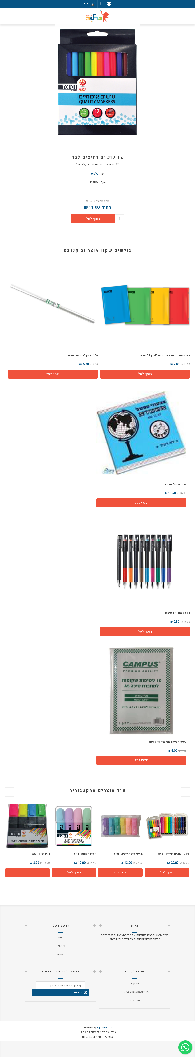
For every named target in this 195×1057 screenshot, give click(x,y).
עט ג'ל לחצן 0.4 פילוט (177, 613)
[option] (167, 840)
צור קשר (134, 983)
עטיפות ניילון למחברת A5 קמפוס (167, 742)
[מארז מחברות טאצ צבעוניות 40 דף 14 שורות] (145, 304)
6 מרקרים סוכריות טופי (37, 854)
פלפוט (94, 174)
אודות (60, 954)
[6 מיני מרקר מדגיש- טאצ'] (167, 826)
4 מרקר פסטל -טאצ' (131, 854)
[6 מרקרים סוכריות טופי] (27, 826)
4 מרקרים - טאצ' (87, 854)
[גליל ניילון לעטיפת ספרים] (53, 304)
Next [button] (9, 792)
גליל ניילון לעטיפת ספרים (83, 356)
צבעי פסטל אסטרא (175, 484)
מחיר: (106, 207)
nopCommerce (104, 1027)
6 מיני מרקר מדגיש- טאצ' (174, 854)
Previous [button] (185, 792)
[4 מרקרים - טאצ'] (74, 826)
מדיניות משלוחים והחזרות (135, 992)
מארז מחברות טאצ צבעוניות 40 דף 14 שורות (164, 356)
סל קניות (60, 946)
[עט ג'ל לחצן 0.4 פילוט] (145, 562)
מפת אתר (134, 1000)
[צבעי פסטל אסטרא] (141, 433)
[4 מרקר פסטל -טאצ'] (120, 826)
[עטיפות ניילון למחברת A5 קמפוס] (141, 691)
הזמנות (60, 937)
